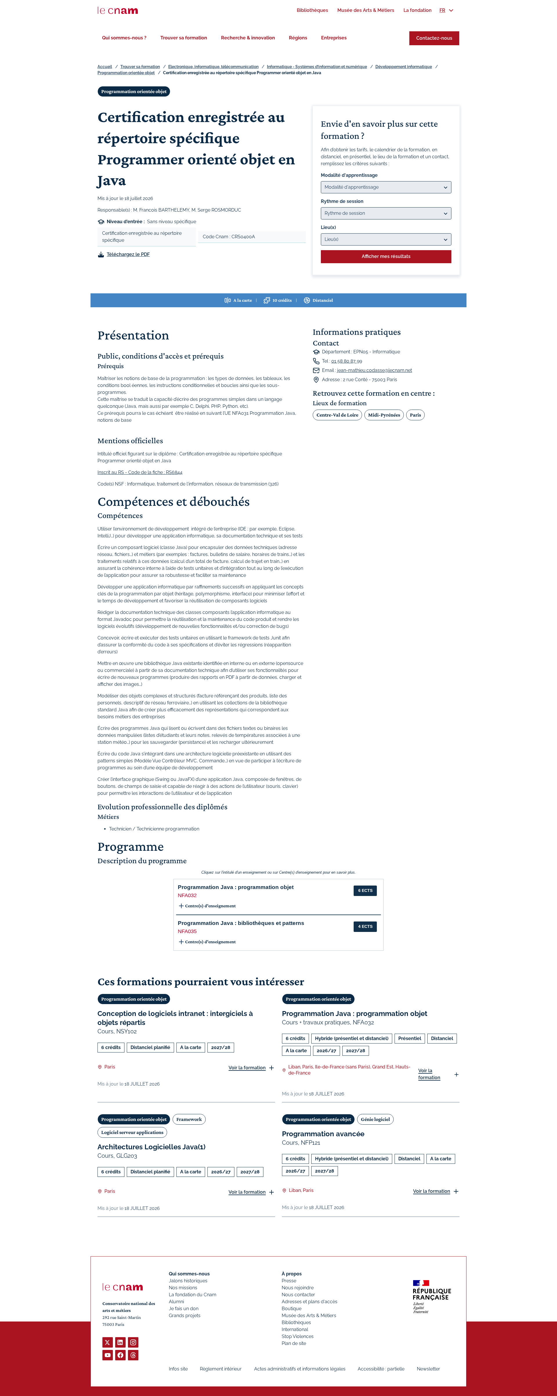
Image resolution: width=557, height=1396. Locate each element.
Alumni (176, 1301)
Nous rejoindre (298, 1287)
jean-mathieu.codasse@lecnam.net (374, 370)
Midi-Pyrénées (384, 415)
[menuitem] (312, 10)
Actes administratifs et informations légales (300, 1369)
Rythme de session (342, 201)
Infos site (178, 1369)
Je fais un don (183, 1308)
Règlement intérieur (221, 1369)
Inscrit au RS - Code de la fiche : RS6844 (139, 472)
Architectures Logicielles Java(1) (151, 1147)
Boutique (291, 1308)
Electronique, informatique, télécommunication (213, 66)
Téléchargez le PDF (128, 254)
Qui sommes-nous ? (124, 38)
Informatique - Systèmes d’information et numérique (317, 66)
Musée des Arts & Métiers (309, 1315)
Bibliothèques (296, 1322)
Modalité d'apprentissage (349, 175)
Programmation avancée (323, 1134)
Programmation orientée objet (126, 72)
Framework (189, 1119)
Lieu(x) (328, 227)
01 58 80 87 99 (346, 361)
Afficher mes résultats (386, 256)
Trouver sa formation (183, 38)
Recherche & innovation (248, 38)
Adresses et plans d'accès (309, 1301)
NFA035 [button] (187, 931)
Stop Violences (298, 1336)
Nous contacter (298, 1294)
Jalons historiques (188, 1281)
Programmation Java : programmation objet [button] (236, 887)
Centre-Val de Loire (337, 415)
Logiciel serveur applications (132, 1132)
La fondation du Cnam (192, 1294)
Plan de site (294, 1343)
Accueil (104, 66)
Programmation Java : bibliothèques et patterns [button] (241, 923)
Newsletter (428, 1369)
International (295, 1329)
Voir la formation (247, 1067)
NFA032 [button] (187, 895)
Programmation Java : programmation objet (354, 1013)
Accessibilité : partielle (381, 1369)
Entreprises (334, 38)
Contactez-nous (434, 38)
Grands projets (184, 1315)
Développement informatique (403, 66)
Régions (298, 38)
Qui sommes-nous (189, 1274)
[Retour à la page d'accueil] (117, 10)
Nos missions (183, 1287)
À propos (292, 1274)
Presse (289, 1281)
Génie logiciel (375, 1119)
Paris (415, 415)
